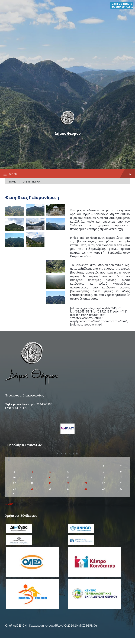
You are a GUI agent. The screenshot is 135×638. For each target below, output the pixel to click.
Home (12, 181)
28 (85, 488)
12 (50, 477)
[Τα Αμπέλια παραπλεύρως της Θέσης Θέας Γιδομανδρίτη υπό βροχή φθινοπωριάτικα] (35, 261)
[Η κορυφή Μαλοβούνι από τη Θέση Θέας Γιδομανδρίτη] (55, 224)
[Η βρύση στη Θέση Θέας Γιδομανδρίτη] (55, 210)
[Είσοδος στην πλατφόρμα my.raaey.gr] (67, 429)
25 (32, 488)
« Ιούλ (9, 504)
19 (50, 483)
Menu (13, 174)
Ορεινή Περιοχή (32, 181)
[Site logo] (67, 124)
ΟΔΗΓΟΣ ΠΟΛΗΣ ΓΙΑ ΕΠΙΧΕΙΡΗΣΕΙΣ (122, 5)
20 (68, 483)
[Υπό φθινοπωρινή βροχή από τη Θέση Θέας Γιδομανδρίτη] (55, 282)
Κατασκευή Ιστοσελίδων (45, 625)
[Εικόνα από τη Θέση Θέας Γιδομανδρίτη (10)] (14, 210)
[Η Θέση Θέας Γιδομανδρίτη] (35, 224)
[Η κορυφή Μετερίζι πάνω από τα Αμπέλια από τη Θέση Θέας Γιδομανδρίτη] (14, 224)
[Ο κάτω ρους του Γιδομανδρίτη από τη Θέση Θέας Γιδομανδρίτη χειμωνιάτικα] (55, 245)
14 (85, 477)
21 (85, 483)
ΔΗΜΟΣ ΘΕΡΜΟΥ (85, 625)
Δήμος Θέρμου (67, 133)
